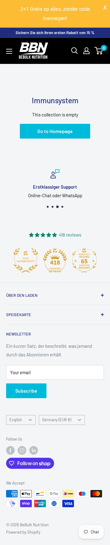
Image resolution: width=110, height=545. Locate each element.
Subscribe (26, 391)
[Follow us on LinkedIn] (33, 450)
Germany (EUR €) (56, 419)
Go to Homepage (55, 131)
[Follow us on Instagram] (22, 450)
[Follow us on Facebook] (10, 450)
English (15, 419)
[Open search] (74, 50)
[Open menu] (9, 51)
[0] (99, 50)
